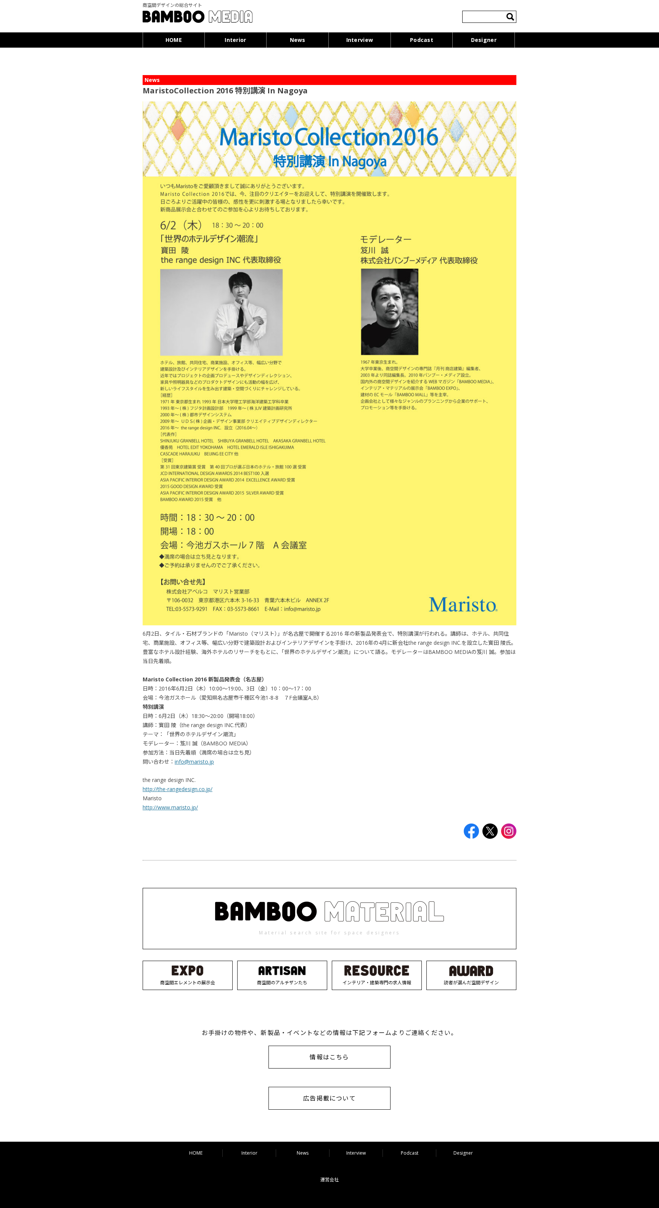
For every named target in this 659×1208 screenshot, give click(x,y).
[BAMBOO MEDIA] (197, 18)
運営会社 (329, 1179)
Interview (359, 39)
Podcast (421, 39)
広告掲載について (329, 1098)
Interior (235, 39)
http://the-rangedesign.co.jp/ (177, 789)
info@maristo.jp (194, 761)
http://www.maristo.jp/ (170, 807)
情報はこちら (329, 1057)
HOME (174, 39)
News (297, 39)
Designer (484, 39)
